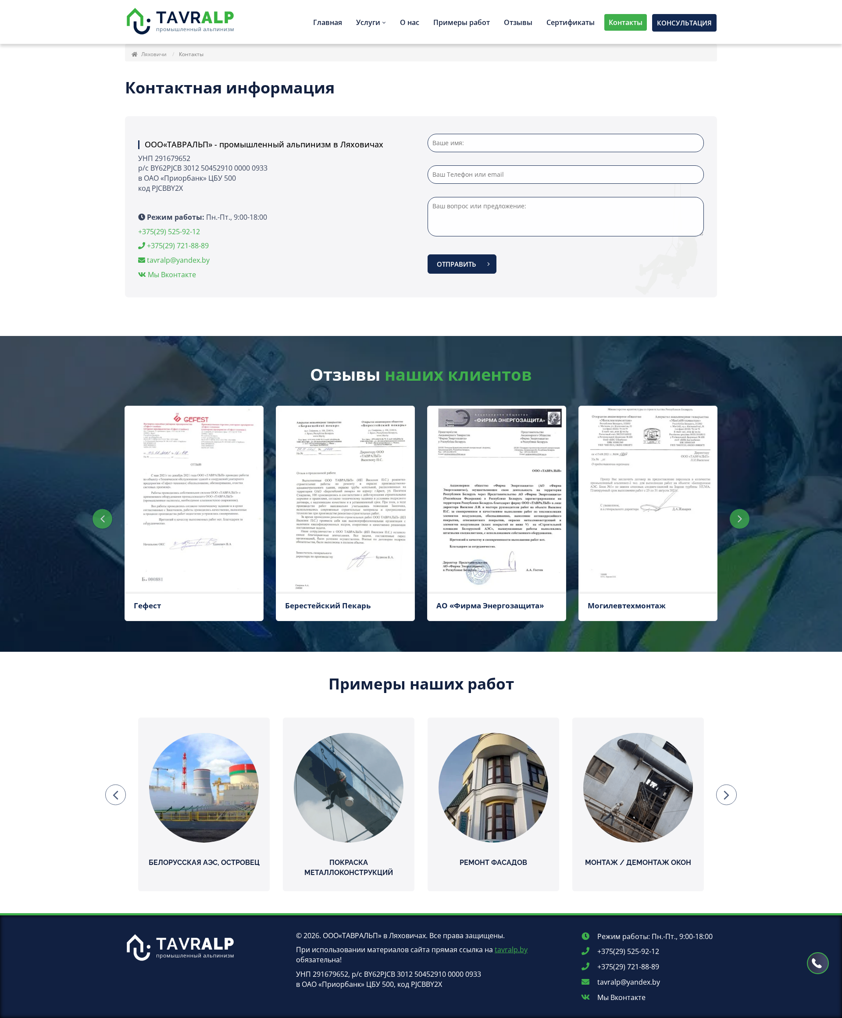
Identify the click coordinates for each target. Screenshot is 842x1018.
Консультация (684, 22)
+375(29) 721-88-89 (177, 245)
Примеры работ (461, 22)
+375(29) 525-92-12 (169, 231)
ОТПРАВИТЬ (456, 264)
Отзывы (518, 22)
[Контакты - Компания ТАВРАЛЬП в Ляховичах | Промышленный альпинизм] (182, 22)
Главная (327, 22)
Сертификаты (570, 22)
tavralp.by (511, 949)
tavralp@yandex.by (178, 260)
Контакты (625, 22)
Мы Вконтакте (171, 274)
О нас (409, 22)
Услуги (368, 22)
